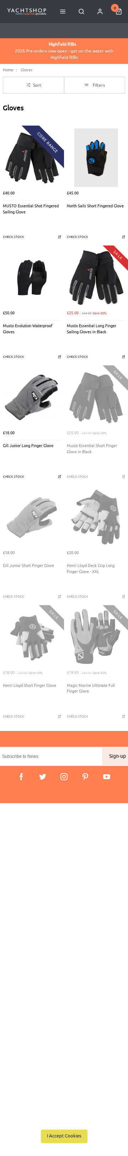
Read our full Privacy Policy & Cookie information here (64, 1120)
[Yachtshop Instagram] (64, 777)
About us (18, 920)
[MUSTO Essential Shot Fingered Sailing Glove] (32, 157)
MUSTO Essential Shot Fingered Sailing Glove (31, 209)
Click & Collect (24, 850)
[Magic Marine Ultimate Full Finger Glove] (96, 637)
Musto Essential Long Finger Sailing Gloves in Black (91, 329)
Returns (17, 868)
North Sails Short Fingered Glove (95, 206)
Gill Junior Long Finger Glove (28, 445)
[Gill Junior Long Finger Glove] (32, 397)
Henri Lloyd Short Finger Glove (29, 685)
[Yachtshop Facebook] (21, 777)
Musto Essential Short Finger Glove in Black (92, 448)
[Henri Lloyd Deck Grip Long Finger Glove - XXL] (96, 517)
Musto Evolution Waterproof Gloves (27, 329)
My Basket (19, 930)
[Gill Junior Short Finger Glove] (32, 517)
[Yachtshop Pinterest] (85, 777)
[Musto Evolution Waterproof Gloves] (32, 277)
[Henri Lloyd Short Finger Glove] (32, 637)
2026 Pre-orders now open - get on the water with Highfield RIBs (64, 50)
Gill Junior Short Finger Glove (28, 565)
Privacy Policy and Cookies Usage (43, 887)
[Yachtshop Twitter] (42, 777)
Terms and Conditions (31, 877)
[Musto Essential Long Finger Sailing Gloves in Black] (96, 277)
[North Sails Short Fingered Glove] (96, 157)
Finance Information (29, 859)
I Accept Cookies (64, 1136)
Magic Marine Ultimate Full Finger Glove (91, 688)
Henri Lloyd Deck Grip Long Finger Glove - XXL (90, 568)
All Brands (19, 948)
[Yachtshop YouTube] (106, 777)
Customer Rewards (28, 939)
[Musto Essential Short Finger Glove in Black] (96, 397)
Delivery (17, 840)
